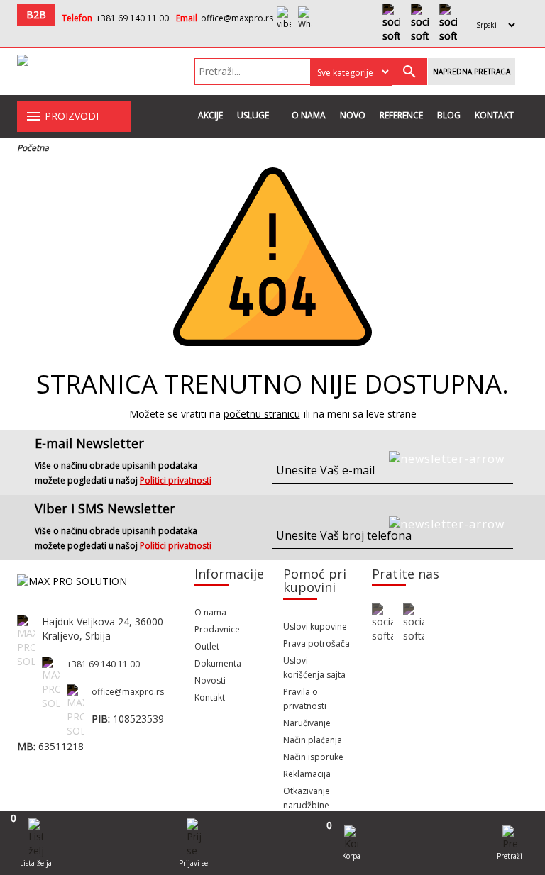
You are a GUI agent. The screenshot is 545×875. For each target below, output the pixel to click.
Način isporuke (313, 757)
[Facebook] (391, 23)
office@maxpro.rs (237, 18)
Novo (352, 115)
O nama (309, 115)
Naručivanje (307, 723)
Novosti (210, 680)
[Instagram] (448, 23)
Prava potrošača (316, 643)
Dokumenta (217, 663)
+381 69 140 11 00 (132, 18)
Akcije (210, 115)
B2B (36, 14)
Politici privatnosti (175, 480)
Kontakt (494, 115)
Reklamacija (307, 774)
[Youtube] (420, 23)
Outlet (206, 646)
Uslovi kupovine (315, 626)
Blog (449, 115)
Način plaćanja (312, 740)
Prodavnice (217, 629)
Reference (401, 115)
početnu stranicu (262, 413)
